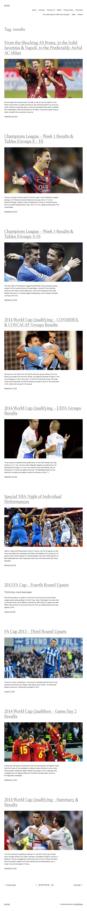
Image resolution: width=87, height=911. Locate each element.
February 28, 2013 (10, 565)
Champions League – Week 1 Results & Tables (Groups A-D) (38, 234)
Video (73, 14)
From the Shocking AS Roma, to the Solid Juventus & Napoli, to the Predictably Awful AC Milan (43, 47)
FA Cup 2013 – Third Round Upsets (35, 631)
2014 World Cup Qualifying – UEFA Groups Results (42, 410)
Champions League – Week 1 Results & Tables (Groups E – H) (38, 138)
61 (46, 885)
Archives (41, 10)
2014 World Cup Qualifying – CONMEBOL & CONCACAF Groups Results (41, 322)
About (34, 10)
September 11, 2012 (10, 780)
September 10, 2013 (10, 477)
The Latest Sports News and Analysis (55, 14)
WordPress (79, 904)
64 (53, 885)
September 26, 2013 (10, 116)
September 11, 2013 (10, 388)
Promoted (79, 10)
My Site (7, 5)
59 (42, 885)
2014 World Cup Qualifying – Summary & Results (41, 802)
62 (48, 885)
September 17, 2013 (10, 300)
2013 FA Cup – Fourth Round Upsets (36, 584)
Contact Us (51, 10)
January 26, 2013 (9, 612)
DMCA (59, 10)
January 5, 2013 (9, 691)
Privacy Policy (68, 10)
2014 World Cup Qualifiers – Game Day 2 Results (40, 713)
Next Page (78, 885)
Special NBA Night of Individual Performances (32, 499)
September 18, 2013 (10, 211)
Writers (80, 14)
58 (40, 885)
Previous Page (10, 885)
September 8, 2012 (10, 868)
